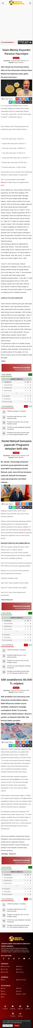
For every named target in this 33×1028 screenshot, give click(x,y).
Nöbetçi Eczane (6, 966)
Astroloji (19, 969)
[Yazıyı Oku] (23, 102)
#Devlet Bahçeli (7, 600)
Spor (3, 996)
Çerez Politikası (7, 1025)
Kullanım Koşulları (21, 979)
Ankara (21, 532)
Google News (8, 99)
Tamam (17, 1025)
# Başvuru (12, 854)
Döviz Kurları (20, 972)
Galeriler (20, 1009)
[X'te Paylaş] (30, 98)
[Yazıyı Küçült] (27, 102)
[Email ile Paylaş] (17, 102)
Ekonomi (19, 988)
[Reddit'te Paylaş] (23, 98)
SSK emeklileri (14, 779)
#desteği (4, 854)
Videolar (12, 1009)
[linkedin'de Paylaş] (10, 102)
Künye (3, 979)
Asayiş (3, 988)
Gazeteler (19, 966)
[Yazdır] (20, 102)
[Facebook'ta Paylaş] (27, 98)
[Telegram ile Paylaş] (20, 98)
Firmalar (12, 1016)
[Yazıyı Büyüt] (30, 102)
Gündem (19, 991)
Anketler (27, 1009)
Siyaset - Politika (21, 994)
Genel (3, 991)
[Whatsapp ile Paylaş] (13, 102)
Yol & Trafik (5, 969)
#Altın (3, 361)
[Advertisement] (16, 23)
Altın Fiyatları (5, 972)
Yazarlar (5, 1009)
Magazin (4, 994)
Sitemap (20, 1016)
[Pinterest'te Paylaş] (17, 98)
